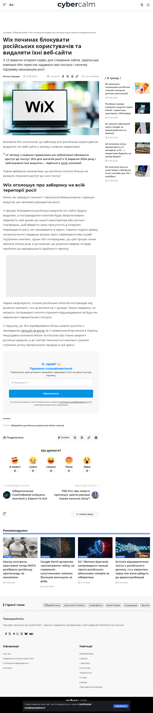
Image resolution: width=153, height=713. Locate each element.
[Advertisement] (76, 18)
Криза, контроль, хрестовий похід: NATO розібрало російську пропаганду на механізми (19, 569)
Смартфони (95, 605)
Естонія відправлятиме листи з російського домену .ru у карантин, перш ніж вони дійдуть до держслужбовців (132, 569)
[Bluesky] (26, 634)
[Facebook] (6, 634)
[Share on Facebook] (63, 76)
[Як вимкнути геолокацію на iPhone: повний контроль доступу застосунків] (142, 88)
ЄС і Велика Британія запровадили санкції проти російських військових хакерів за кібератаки (93, 569)
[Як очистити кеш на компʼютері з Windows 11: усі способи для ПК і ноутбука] (142, 171)
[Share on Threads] (72, 76)
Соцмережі (131, 605)
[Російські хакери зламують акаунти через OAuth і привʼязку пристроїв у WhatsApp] (142, 108)
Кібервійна (17, 425)
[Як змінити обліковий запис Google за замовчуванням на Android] (142, 128)
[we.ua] (31, 634)
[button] (120, 706)
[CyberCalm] (76, 5)
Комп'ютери (113, 605)
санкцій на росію (33, 330)
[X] (10, 634)
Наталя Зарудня (11, 76)
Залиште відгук (86, 514)
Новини (45, 557)
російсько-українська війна (39, 425)
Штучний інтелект (74, 605)
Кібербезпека (52, 605)
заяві (64, 163)
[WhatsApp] (18, 634)
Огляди (7, 557)
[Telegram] (14, 634)
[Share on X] (68, 76)
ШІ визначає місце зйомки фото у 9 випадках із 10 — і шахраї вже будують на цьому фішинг (118, 150)
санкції (60, 425)
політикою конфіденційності (73, 402)
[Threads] (22, 634)
